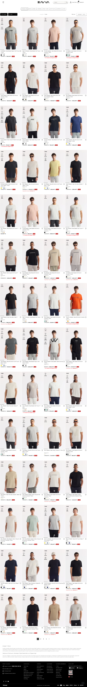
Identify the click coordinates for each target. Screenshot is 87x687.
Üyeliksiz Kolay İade (40, 678)
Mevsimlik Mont (59, 677)
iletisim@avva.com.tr (8, 668)
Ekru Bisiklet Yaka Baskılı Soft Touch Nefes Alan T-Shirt (30, 96)
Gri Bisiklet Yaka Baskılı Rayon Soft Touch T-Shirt (10, 51)
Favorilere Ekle (20, 51)
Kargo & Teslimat (50, 669)
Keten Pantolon (59, 669)
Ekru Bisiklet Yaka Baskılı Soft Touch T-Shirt (9, 229)
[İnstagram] (6, 681)
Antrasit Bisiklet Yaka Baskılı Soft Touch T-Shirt (53, 140)
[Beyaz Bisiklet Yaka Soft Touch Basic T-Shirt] (76, 521)
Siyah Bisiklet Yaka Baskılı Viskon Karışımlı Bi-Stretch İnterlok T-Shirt (74, 495)
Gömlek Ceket (58, 675)
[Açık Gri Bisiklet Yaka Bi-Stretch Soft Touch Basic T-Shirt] (54, 521)
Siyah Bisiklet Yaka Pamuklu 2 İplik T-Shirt (9, 318)
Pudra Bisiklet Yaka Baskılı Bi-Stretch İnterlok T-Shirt (30, 229)
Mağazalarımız (26, 677)
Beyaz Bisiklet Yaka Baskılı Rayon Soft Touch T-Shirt (31, 140)
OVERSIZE (39, 8)
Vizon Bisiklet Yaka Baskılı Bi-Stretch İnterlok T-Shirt (52, 628)
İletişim (25, 669)
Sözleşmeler (26, 670)
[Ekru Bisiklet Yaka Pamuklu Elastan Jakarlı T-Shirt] (33, 166)
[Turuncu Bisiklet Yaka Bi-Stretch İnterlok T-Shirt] (76, 299)
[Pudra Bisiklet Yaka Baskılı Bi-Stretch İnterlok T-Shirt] (33, 210)
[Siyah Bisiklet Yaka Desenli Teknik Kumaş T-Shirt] (11, 122)
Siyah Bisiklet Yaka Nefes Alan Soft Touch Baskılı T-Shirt (52, 96)
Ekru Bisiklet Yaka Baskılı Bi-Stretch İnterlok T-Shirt (52, 318)
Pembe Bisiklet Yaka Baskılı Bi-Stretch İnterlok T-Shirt (53, 51)
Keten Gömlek (58, 670)
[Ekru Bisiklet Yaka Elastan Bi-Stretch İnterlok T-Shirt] (76, 77)
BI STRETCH (59, 8)
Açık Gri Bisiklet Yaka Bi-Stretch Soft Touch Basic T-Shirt (52, 539)
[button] (2, 138)
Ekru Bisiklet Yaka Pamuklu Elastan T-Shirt (9, 406)
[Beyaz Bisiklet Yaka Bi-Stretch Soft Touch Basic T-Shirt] (76, 388)
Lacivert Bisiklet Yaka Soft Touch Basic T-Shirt (10, 584)
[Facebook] (4, 681)
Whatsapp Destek (7, 670)
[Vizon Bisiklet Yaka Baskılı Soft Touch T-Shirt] (33, 388)
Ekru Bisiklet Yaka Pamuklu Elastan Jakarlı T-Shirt (30, 185)
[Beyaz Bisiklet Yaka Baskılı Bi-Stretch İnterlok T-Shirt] (54, 210)
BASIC (30, 8)
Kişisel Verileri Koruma (28, 675)
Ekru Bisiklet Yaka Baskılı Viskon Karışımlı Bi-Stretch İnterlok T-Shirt (10, 539)
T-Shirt (57, 666)
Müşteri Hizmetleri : (12, 666)
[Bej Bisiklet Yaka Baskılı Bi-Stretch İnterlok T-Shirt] (54, 255)
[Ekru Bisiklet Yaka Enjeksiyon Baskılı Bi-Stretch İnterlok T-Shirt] (33, 565)
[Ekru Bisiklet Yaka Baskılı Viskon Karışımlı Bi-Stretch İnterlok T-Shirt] (11, 521)
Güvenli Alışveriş (50, 670)
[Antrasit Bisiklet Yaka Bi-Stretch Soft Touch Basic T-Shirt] (11, 166)
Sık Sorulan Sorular (40, 672)
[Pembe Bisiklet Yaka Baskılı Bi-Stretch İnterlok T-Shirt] (54, 33)
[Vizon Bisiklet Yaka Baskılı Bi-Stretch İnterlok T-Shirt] (54, 609)
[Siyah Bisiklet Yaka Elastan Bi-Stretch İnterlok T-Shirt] (11, 77)
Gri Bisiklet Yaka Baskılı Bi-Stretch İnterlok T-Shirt (73, 51)
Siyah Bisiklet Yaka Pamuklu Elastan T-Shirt (75, 185)
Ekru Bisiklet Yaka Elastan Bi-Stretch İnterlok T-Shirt (74, 96)
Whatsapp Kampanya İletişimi (10, 673)
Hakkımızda (26, 666)
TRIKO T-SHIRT (45, 8)
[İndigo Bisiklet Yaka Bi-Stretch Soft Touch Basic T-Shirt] (76, 122)
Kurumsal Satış (49, 667)
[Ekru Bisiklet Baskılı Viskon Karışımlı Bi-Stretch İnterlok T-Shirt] (33, 476)
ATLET (64, 8)
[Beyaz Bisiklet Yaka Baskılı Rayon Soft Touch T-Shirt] (33, 122)
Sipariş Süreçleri (40, 675)
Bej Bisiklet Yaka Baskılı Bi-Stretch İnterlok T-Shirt (52, 273)
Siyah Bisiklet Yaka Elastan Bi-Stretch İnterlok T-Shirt (9, 96)
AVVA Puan (39, 670)
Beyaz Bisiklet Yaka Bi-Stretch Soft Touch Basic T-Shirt (74, 406)
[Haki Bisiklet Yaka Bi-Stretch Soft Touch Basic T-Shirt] (11, 343)
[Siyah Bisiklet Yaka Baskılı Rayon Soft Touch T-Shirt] (33, 343)
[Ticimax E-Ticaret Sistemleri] (5, 685)
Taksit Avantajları (50, 672)
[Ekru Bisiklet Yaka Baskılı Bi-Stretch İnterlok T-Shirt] (54, 299)
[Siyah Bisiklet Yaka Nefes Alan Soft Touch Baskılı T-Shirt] (54, 77)
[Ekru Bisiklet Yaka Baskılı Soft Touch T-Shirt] (11, 210)
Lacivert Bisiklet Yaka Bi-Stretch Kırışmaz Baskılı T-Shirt (53, 584)
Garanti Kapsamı (40, 669)
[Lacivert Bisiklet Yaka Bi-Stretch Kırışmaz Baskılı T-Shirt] (54, 565)
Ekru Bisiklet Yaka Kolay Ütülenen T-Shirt (53, 450)
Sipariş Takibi (39, 677)
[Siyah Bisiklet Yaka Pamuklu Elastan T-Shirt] (76, 166)
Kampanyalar (49, 666)
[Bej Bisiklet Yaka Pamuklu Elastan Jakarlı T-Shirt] (11, 476)
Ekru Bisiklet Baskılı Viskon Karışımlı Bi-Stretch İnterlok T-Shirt (31, 495)
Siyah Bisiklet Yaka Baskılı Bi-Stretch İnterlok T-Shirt (30, 273)
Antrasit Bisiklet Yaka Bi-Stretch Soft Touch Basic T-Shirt (9, 185)
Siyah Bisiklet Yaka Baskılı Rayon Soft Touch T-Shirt (31, 362)
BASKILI (34, 8)
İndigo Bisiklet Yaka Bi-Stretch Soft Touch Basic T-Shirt (74, 140)
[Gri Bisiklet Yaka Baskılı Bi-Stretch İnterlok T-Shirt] (76, 33)
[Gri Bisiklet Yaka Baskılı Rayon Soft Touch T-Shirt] (11, 33)
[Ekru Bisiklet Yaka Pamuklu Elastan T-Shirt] (11, 388)
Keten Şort (58, 672)
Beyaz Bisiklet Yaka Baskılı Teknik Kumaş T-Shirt (53, 362)
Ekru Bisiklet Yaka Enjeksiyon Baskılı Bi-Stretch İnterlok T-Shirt (31, 584)
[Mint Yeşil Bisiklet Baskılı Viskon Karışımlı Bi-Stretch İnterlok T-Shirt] (33, 521)
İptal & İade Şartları (40, 666)
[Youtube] (8, 681)
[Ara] (66, 2)
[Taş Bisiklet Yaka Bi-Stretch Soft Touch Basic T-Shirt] (33, 432)
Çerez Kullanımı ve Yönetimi (29, 672)
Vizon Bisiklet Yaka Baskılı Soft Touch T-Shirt (31, 406)
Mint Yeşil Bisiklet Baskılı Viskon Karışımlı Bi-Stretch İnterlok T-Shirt (31, 539)
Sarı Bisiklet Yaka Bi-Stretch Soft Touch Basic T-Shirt (53, 185)
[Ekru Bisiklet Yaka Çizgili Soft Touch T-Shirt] (11, 255)
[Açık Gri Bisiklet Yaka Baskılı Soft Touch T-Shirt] (33, 33)
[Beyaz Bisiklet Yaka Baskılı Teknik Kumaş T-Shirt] (54, 343)
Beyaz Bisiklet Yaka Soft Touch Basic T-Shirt (75, 539)
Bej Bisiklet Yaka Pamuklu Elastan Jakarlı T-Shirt (10, 495)
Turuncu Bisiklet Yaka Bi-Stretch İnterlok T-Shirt (75, 318)
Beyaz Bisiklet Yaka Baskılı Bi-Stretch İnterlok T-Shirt (52, 229)
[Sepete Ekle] (11, 47)
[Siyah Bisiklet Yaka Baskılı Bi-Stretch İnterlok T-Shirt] (33, 255)
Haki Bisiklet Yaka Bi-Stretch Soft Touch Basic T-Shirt (10, 362)
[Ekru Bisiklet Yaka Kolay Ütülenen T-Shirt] (54, 432)
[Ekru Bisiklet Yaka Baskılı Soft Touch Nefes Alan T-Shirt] (33, 77)
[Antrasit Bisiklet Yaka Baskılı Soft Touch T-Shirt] (54, 122)
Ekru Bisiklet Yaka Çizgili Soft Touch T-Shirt (9, 273)
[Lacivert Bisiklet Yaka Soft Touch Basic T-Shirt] (11, 565)
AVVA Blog (26, 678)
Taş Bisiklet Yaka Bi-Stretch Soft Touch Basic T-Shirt (31, 451)
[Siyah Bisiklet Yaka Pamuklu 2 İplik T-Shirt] (11, 299)
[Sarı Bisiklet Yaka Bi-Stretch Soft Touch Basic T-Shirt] (54, 166)
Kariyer (25, 667)
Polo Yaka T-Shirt (59, 667)
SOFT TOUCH (52, 8)
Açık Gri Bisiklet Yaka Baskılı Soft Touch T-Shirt (31, 51)
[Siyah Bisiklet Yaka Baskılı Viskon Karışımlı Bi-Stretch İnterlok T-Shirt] (76, 476)
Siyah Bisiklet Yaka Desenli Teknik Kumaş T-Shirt (10, 140)
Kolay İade (39, 667)
